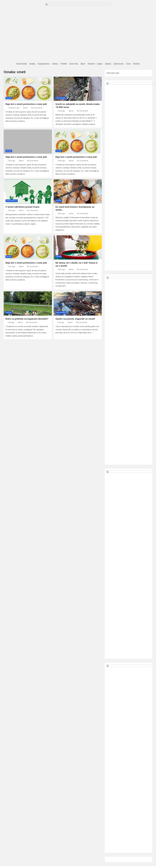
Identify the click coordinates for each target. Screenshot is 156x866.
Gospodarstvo (11, 201)
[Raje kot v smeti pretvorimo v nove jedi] (28, 89)
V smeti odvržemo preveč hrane (22, 206)
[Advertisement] (78, 43)
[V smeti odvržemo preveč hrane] (28, 191)
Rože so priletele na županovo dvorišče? (26, 318)
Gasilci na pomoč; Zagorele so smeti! (75, 318)
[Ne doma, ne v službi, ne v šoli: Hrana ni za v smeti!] (78, 247)
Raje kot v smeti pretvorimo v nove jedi (26, 104)
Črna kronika (61, 98)
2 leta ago (61, 111)
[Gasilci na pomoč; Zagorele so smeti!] (78, 303)
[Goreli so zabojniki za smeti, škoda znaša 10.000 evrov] (78, 89)
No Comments (36, 108)
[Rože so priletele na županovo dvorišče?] (28, 303)
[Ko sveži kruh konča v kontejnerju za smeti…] (78, 191)
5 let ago (11, 322)
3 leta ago (11, 210)
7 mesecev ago (13, 108)
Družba (8, 98)
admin (25, 108)
